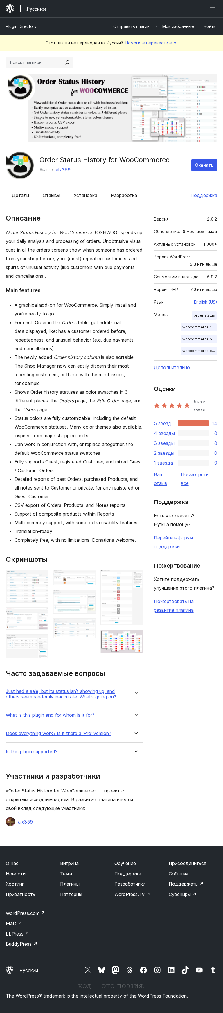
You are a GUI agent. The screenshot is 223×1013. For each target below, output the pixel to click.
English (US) (205, 301)
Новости (16, 874)
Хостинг (15, 884)
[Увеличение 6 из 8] (88, 626)
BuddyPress (21, 944)
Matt (14, 923)
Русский (28, 970)
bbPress (17, 934)
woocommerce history (199, 327)
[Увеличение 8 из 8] (135, 637)
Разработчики (129, 884)
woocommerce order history (199, 339)
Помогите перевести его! (151, 42)
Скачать (204, 164)
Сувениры (183, 894)
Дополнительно (172, 367)
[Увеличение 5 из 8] (88, 597)
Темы (66, 874)
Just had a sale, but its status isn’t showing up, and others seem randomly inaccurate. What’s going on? (61, 694)
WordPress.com (25, 913)
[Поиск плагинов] (67, 62)
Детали (20, 195)
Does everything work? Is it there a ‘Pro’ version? (58, 733)
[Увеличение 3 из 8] (41, 642)
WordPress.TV (132, 894)
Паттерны (71, 894)
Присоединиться (187, 863)
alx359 (63, 170)
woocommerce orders (199, 350)
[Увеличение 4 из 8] (88, 577)
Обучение (125, 863)
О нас (12, 863)
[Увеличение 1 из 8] (41, 577)
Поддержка (203, 195)
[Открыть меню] (213, 8)
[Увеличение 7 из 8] (135, 577)
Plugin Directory (21, 26)
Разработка (124, 195)
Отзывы (51, 195)
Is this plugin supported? (31, 751)
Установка (85, 195)
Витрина (69, 863)
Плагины (70, 884)
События (178, 874)
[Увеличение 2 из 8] (41, 615)
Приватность (20, 894)
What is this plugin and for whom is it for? (50, 715)
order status (204, 315)
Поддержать (186, 884)
